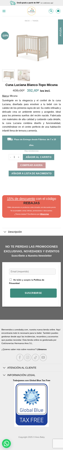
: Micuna (13, 96)
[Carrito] (58, 11)
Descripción (15, 231)
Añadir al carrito (38, 157)
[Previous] (7, 47)
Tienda (35, 21)
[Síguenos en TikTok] (35, 357)
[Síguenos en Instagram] (27, 357)
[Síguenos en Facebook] (19, 357)
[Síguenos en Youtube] (43, 357)
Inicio (27, 21)
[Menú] (4, 11)
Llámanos (42, 349)
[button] (6, 443)
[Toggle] (5, 232)
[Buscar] (51, 11)
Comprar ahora (31, 165)
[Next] (56, 47)
